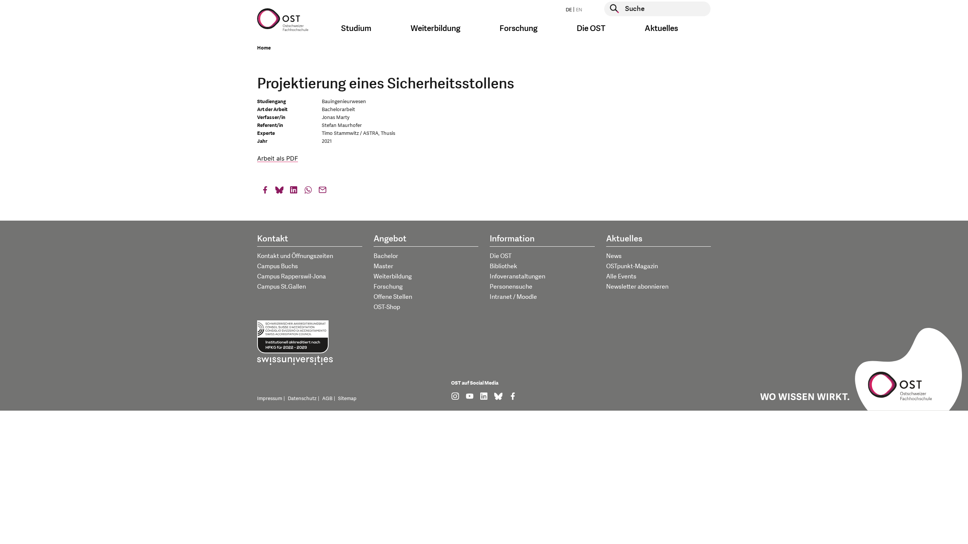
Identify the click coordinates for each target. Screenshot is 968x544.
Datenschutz (302, 398)
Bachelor (386, 256)
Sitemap (347, 398)
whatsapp (308, 191)
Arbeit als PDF (277, 158)
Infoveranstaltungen (517, 276)
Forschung (388, 287)
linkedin (294, 191)
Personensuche (511, 287)
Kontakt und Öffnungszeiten (295, 256)
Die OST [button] (591, 28)
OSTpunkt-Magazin (632, 266)
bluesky (279, 191)
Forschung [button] (519, 28)
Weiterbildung (393, 276)
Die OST (501, 256)
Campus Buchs (277, 266)
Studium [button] (356, 28)
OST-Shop (387, 307)
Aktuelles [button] (661, 28)
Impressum (269, 398)
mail (322, 191)
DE (569, 9)
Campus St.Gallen (281, 287)
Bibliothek (503, 266)
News (614, 256)
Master (383, 266)
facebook (265, 191)
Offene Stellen (393, 297)
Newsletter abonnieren (637, 287)
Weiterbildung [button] (436, 28)
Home (264, 48)
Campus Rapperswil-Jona (291, 276)
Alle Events (621, 276)
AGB (327, 398)
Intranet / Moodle (513, 297)
